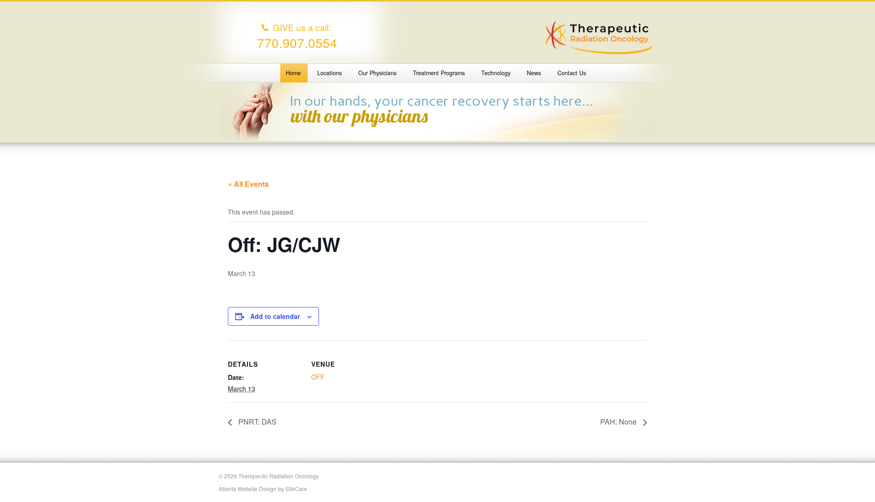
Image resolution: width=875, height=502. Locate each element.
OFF (317, 376)
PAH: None (619, 421)
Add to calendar (275, 316)
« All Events (248, 184)
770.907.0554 (297, 42)
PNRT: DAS (257, 421)
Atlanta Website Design (248, 488)
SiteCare (296, 488)
